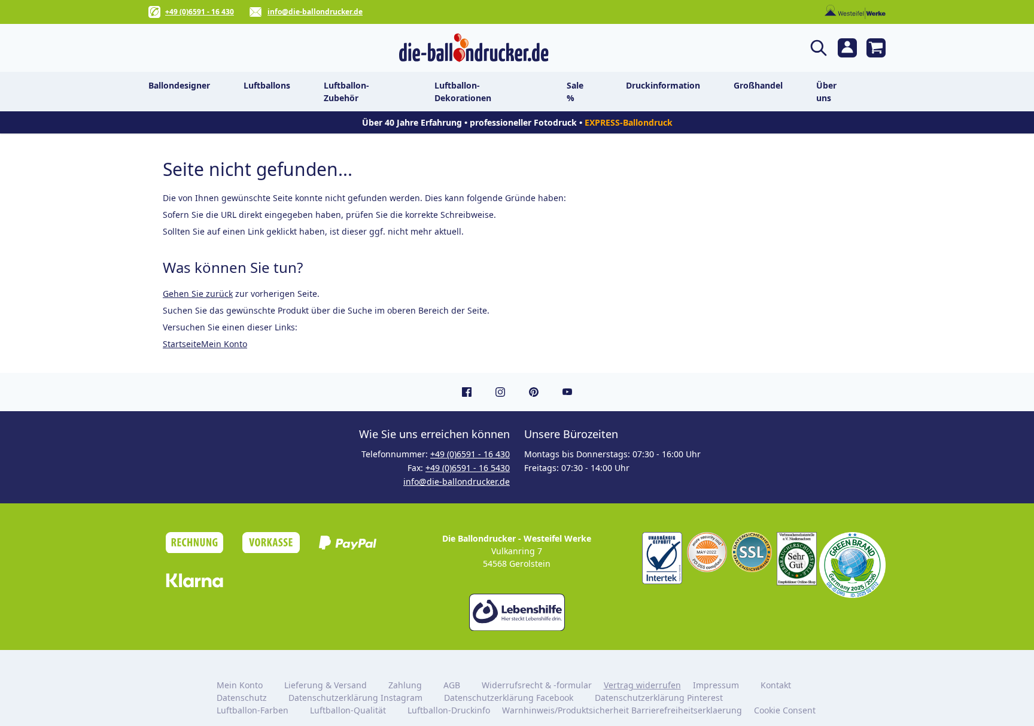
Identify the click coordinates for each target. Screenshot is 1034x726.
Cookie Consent (786, 710)
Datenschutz (242, 697)
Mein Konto (224, 344)
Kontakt (776, 685)
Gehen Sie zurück (198, 293)
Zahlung (405, 685)
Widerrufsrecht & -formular (537, 685)
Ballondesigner (179, 85)
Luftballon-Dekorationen (462, 92)
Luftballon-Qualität (348, 710)
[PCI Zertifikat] (707, 552)
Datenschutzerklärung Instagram (355, 697)
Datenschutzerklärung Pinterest (659, 697)
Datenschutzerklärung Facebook (508, 697)
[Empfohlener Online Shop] (796, 558)
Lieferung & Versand (325, 685)
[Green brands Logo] (852, 565)
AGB (451, 685)
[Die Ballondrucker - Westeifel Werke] (473, 48)
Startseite (182, 344)
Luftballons (267, 85)
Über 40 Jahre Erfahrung (412, 122)
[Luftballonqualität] (662, 558)
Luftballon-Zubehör (346, 92)
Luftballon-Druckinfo (448, 710)
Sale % (575, 92)
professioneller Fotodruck (524, 122)
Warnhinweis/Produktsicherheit (565, 710)
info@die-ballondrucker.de (315, 12)
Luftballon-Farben (252, 710)
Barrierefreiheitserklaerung (686, 710)
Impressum (716, 685)
